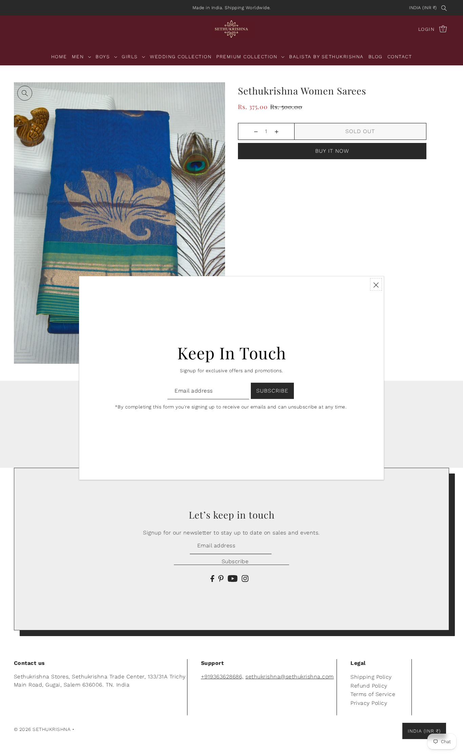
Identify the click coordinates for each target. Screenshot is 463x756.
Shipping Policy (371, 677)
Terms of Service (372, 694)
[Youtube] (233, 578)
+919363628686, (222, 676)
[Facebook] (212, 578)
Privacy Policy (368, 703)
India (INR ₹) (423, 7)
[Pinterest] (221, 578)
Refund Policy (368, 685)
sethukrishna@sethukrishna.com (289, 676)
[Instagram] (245, 578)
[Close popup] (376, 284)
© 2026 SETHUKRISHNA (42, 729)
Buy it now (332, 151)
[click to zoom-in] (24, 93)
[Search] (444, 8)
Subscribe (235, 561)
